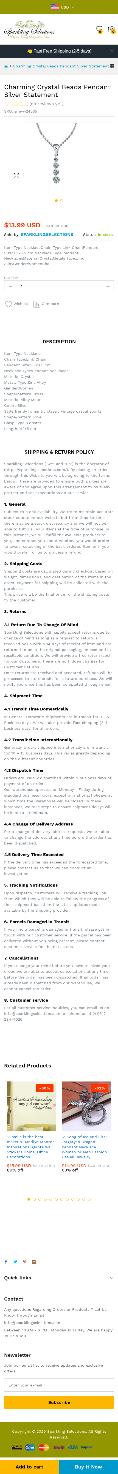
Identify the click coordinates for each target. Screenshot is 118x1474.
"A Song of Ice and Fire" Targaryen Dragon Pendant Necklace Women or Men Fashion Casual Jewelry (84, 1147)
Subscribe (59, 1402)
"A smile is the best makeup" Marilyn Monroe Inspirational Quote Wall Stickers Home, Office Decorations (31, 1147)
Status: (90, 234)
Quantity (11, 277)
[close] (112, 51)
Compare (50, 303)
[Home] (6, 66)
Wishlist (20, 303)
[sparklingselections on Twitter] (15, 1262)
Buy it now (88, 1467)
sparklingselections (47, 234)
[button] (34, 104)
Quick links (17, 1277)
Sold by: (11, 234)
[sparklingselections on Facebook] (6, 1262)
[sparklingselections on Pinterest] (25, 1262)
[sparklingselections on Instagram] (34, 1262)
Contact (13, 1299)
